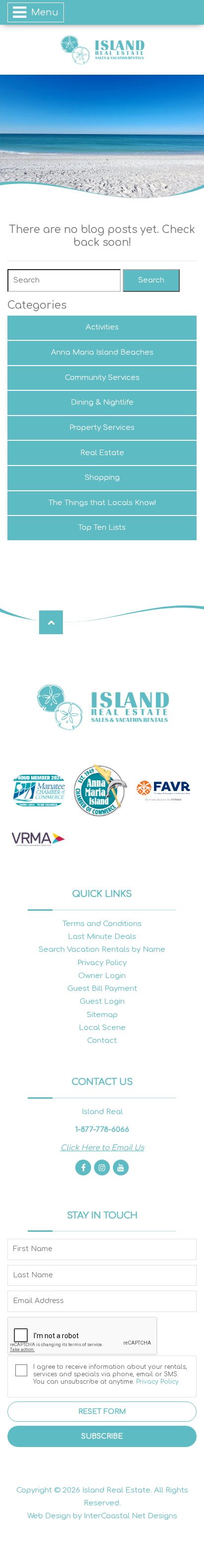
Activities (102, 327)
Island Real (102, 49)
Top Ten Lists (102, 527)
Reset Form (102, 1411)
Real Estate (102, 453)
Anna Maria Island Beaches (102, 352)
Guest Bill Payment (102, 988)
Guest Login (102, 1001)
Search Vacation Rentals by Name (102, 949)
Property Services (102, 427)
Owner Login (102, 976)
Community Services (102, 378)
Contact (102, 1040)
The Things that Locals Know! (102, 503)
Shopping (102, 477)
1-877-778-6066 (102, 1129)
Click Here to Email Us (102, 1148)
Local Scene (102, 1028)
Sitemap (102, 1015)
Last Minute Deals (102, 937)
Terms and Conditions (102, 924)
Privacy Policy (102, 963)
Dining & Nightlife (102, 402)
